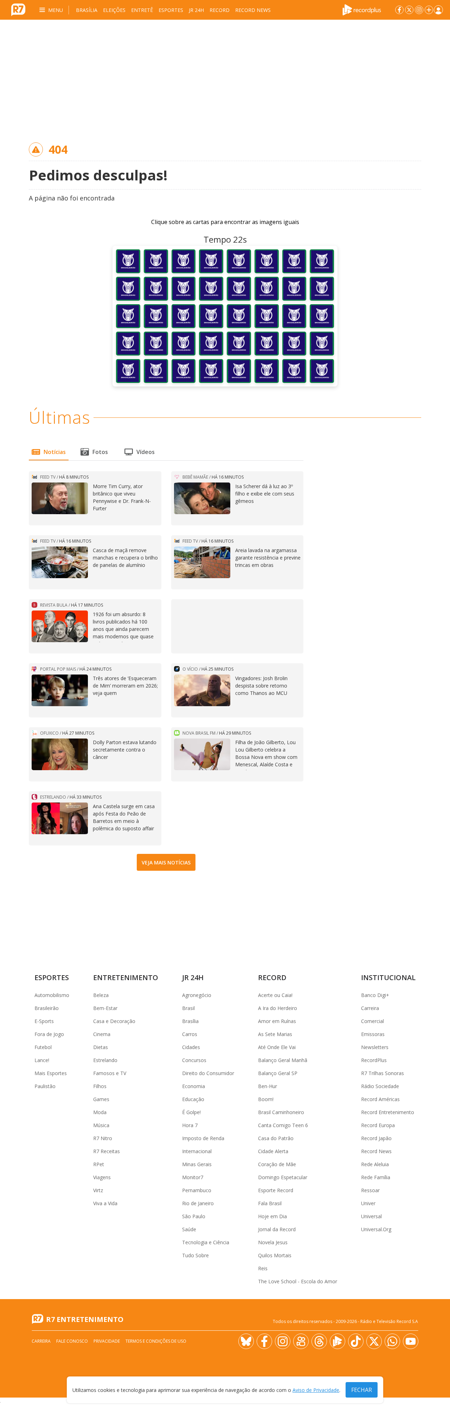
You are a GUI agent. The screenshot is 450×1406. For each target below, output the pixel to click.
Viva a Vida (105, 1203)
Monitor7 (192, 1177)
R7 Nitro (102, 1138)
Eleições (114, 10)
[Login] (438, 10)
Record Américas (380, 1099)
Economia (193, 1086)
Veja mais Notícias (166, 862)
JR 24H (196, 10)
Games (101, 1099)
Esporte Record (275, 1190)
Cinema (101, 1034)
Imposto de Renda (203, 1138)
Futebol (43, 1047)
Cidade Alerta (273, 1151)
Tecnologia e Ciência (205, 1242)
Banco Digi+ (375, 995)
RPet (98, 1164)
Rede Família (375, 1177)
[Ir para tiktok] (356, 1341)
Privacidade (107, 1341)
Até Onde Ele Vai (277, 1047)
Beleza (101, 995)
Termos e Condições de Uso (156, 1341)
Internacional (197, 1151)
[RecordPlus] (361, 9)
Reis (263, 1268)
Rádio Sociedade (380, 1086)
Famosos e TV (109, 1073)
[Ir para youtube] (410, 1341)
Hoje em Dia (272, 1216)
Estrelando (105, 1060)
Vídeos (145, 452)
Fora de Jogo (49, 1034)
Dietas (100, 1047)
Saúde (189, 1229)
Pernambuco (196, 1190)
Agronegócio (196, 995)
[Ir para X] (409, 10)
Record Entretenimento (387, 1112)
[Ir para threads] (319, 1341)
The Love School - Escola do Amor (297, 1281)
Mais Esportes (50, 1073)
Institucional (388, 977)
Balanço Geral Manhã (282, 1060)
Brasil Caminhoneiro (281, 1112)
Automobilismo (51, 995)
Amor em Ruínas (277, 1021)
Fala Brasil (270, 1203)
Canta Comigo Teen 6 (283, 1125)
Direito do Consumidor (208, 1073)
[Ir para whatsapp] (392, 1341)
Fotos (100, 452)
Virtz (98, 1190)
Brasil (188, 1008)
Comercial (372, 1021)
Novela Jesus (273, 1242)
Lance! (41, 1060)
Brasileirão (46, 1008)
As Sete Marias (275, 1034)
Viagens (102, 1177)
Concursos (194, 1060)
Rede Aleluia (375, 1164)
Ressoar (370, 1190)
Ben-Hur (267, 1086)
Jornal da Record (277, 1229)
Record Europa (378, 1125)
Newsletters (374, 1047)
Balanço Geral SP (277, 1073)
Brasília (86, 10)
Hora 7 (190, 1125)
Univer (368, 1203)
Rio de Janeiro (198, 1203)
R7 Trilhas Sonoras (382, 1073)
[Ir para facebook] (399, 10)
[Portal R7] (18, 9)
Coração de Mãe (277, 1164)
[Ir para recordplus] (337, 1341)
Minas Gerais (197, 1164)
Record (220, 10)
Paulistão (45, 1086)
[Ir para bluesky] (246, 1341)
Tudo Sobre (195, 1255)
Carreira (370, 1008)
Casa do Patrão (276, 1138)
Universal (371, 1216)
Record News (253, 10)
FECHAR (361, 1390)
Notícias (55, 452)
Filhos (100, 1086)
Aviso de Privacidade (315, 1390)
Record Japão (376, 1138)
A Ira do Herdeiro (277, 1008)
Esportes (171, 10)
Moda (100, 1112)
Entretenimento (125, 977)
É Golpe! (191, 1112)
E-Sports (44, 1021)
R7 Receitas (106, 1151)
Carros (189, 1034)
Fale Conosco (72, 1341)
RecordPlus (374, 1060)
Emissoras (373, 1034)
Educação (193, 1099)
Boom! (266, 1099)
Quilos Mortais (274, 1255)
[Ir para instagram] (419, 10)
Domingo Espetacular (282, 1177)
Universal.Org (376, 1229)
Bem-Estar (105, 1008)
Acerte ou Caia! (275, 995)
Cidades (191, 1047)
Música (101, 1125)
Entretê (142, 10)
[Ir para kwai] (301, 1341)
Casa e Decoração (114, 1021)
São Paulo (193, 1216)
